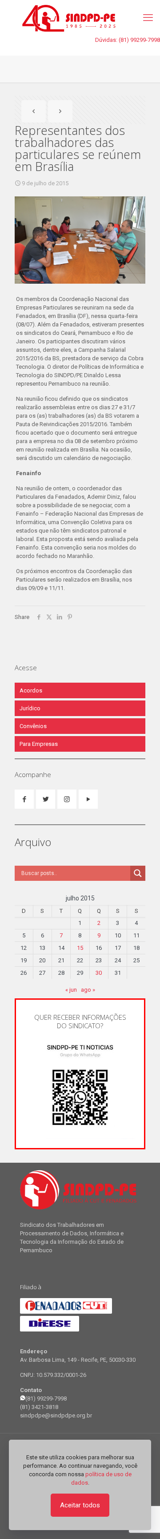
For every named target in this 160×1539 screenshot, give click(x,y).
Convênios (33, 726)
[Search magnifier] (137, 873)
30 (99, 972)
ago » (88, 989)
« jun (71, 989)
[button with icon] (24, 799)
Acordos (31, 690)
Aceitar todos (80, 1505)
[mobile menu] (148, 17)
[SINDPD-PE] (80, 17)
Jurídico (30, 708)
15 (80, 948)
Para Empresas (39, 744)
